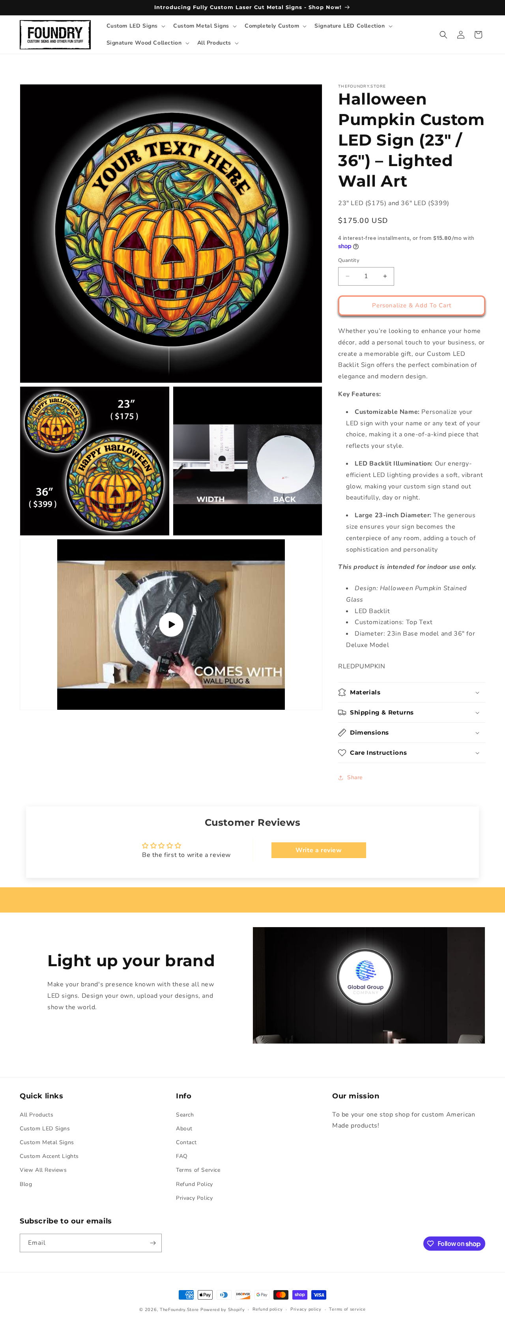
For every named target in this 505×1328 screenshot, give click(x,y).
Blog (26, 1184)
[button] (135, 26)
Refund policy (267, 1309)
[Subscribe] (152, 1243)
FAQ (182, 1156)
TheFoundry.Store (179, 1310)
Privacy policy (306, 1309)
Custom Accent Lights (49, 1156)
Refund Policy (194, 1184)
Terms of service (347, 1309)
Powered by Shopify (222, 1310)
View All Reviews (43, 1170)
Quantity (348, 260)
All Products (36, 1115)
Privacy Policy (194, 1198)
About (184, 1128)
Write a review (319, 850)
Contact (186, 1142)
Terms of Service (198, 1170)
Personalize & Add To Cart (411, 305)
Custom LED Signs (45, 1128)
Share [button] (355, 777)
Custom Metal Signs (47, 1142)
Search (185, 1115)
